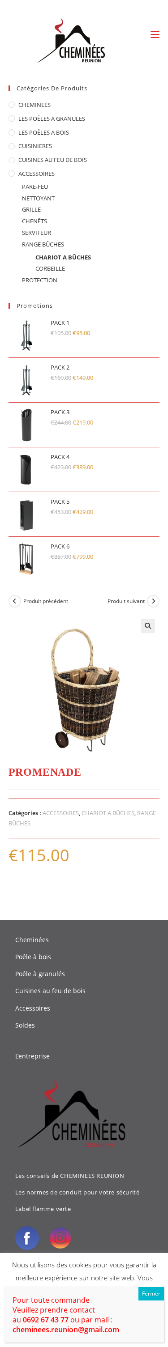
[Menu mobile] (155, 34)
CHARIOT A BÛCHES (63, 257)
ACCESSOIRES (36, 174)
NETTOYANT (38, 198)
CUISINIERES (35, 146)
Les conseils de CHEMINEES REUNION (70, 1176)
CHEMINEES (34, 105)
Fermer (151, 1293)
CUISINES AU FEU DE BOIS (52, 160)
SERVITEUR (36, 233)
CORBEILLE (50, 268)
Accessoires (32, 1008)
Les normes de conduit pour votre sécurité (77, 1192)
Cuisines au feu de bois (50, 990)
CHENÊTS (34, 221)
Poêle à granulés (40, 973)
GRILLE (31, 209)
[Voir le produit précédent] (15, 601)
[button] (148, 626)
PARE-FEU (35, 187)
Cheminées (32, 939)
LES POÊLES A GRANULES (51, 119)
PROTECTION (39, 280)
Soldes (25, 1025)
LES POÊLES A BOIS (43, 132)
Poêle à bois (33, 956)
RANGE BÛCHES (43, 244)
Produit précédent (45, 601)
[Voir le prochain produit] (153, 601)
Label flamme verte (43, 1209)
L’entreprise (32, 1056)
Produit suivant (126, 601)
